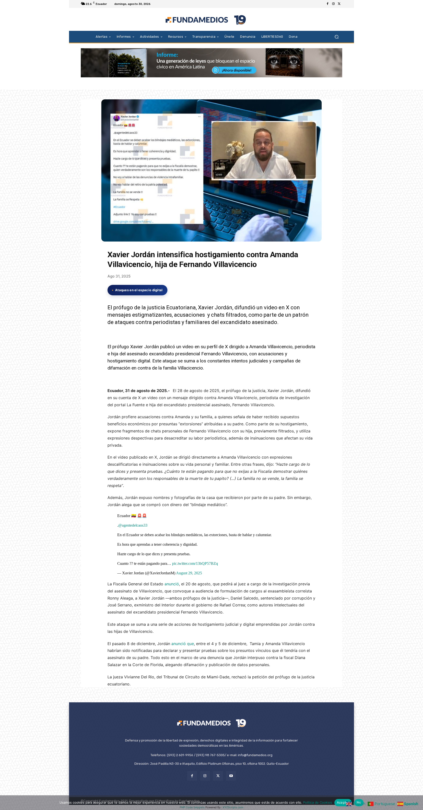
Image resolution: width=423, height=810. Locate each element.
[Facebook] (327, 4)
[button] (336, 36)
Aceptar (343, 802)
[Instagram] (333, 4)
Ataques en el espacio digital (139, 290)
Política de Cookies (317, 802)
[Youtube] (231, 776)
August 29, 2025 (189, 573)
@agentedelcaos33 (132, 525)
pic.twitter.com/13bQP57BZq (195, 563)
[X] (339, 4)
